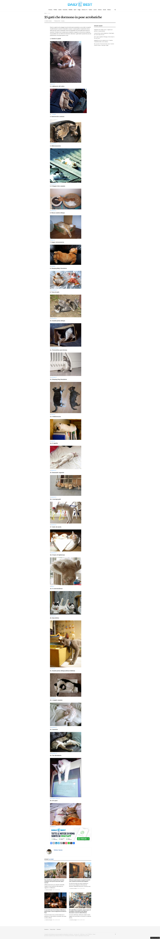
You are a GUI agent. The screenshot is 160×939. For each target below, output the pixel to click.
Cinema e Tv (84, 9)
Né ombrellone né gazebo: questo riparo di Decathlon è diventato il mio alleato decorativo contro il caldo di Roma (80, 911)
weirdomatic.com (53, 210)
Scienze (100, 9)
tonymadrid (54, 114)
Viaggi (79, 9)
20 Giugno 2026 (81, 919)
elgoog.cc (52, 586)
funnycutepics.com (54, 753)
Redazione (46, 929)
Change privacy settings (155, 937)
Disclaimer (59, 929)
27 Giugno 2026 (56, 889)
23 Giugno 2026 (81, 888)
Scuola (104, 9)
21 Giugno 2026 (56, 919)
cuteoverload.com (54, 318)
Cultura (90, 9)
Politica (55, 9)
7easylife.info (53, 266)
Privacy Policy (52, 929)
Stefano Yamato (49, 20)
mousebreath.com (54, 727)
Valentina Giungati (49, 889)
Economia (65, 9)
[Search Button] (115, 9)
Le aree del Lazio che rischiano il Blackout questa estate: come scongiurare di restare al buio (55, 911)
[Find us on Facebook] (115, 934)
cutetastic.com (53, 826)
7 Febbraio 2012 (57, 20)
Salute (59, 9)
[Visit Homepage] (80, 4)
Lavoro (95, 9)
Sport (75, 9)
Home (45, 13)
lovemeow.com (53, 615)
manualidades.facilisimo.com (55, 798)
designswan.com (53, 143)
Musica (109, 9)
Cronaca (50, 9)
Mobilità (70, 9)
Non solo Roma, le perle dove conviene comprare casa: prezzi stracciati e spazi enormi (54, 881)
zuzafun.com (53, 414)
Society (49, 13)
